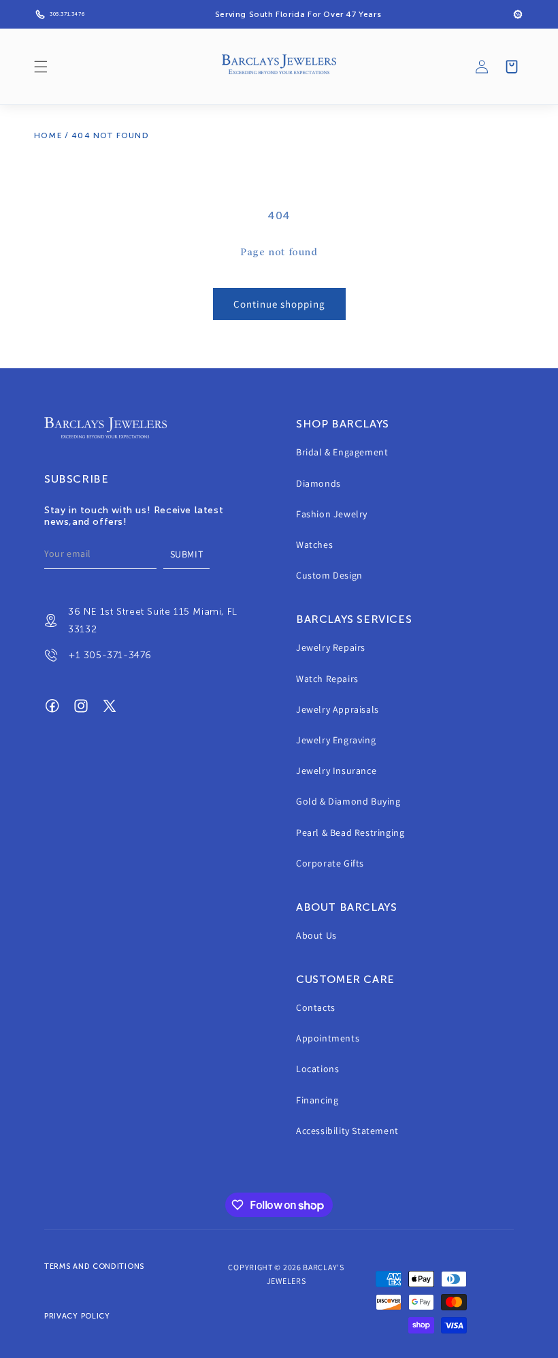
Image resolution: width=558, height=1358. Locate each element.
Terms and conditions (94, 1266)
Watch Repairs (327, 679)
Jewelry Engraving (336, 740)
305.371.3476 (67, 14)
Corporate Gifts (330, 863)
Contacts (315, 1007)
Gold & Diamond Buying (348, 801)
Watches (314, 544)
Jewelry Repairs (330, 647)
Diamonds (318, 483)
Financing (317, 1100)
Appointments (327, 1038)
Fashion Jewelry (331, 514)
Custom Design (329, 575)
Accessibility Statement (347, 1131)
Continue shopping (279, 303)
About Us (316, 935)
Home (48, 135)
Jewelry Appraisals (337, 709)
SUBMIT (186, 554)
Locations (317, 1069)
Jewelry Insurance (336, 770)
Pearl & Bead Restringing (350, 832)
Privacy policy (77, 1316)
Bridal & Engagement (342, 452)
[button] (41, 67)
